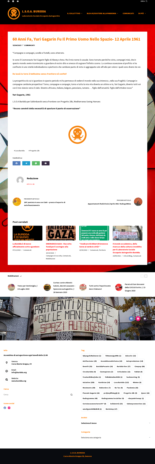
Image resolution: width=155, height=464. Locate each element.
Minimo (137, 382)
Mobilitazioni (50, 259)
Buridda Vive (123, 366)
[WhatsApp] (36, 163)
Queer (145, 393)
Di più (141, 13)
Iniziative (88, 382)
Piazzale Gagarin (91, 393)
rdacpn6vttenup (136, 398)
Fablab (138, 372)
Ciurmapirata (106, 372)
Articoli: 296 (30, 184)
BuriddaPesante (104, 366)
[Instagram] (13, 1)
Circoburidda (89, 372)
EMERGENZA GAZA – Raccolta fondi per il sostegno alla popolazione (58, 247)
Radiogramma (90, 398)
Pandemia (132, 388)
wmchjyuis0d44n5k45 (92, 409)
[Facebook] (8, 1)
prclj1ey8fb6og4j (112, 393)
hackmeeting (133, 377)
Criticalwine (123, 372)
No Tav (119, 388)
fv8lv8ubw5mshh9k (113, 377)
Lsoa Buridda (121, 382)
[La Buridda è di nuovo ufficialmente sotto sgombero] (27, 233)
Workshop (111, 409)
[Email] (18, 1)
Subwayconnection (136, 404)
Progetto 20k (130, 393)
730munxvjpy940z (113, 356)
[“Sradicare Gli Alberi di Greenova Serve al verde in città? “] (94, 233)
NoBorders (105, 388)
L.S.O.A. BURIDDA (34, 11)
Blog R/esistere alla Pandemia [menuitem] (101, 13)
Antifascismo (90, 361)
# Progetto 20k (34, 151)
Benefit (87, 366)
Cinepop (140, 366)
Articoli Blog (128, 256)
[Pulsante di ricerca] (71, 394)
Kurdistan (104, 382)
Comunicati (29, 45)
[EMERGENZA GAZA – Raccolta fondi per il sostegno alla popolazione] (61, 233)
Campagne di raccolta (54, 256)
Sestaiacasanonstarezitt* (94, 404)
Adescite (130, 356)
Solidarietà (116, 404)
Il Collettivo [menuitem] (73, 13)
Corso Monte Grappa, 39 (21, 364)
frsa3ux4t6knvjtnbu (92, 377)
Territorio (102, 250)
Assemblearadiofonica (111, 361)
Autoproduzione (134, 361)
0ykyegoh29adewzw (92, 356)
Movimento (89, 388)
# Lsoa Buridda (19, 151)
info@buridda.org (19, 372)
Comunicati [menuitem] (128, 13)
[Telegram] (26, 163)
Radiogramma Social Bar (113, 398)
